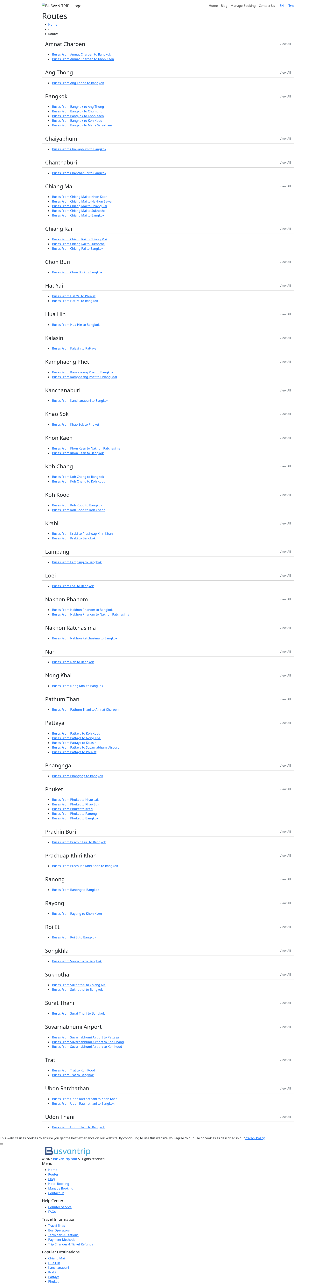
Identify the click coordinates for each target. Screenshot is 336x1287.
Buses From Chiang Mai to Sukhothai (79, 211)
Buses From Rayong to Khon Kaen (77, 913)
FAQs (52, 1212)
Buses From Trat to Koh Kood (73, 1070)
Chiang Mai (56, 1258)
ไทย (291, 5)
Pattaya (53, 1277)
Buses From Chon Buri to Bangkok (77, 272)
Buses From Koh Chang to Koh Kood (78, 481)
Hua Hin (54, 1263)
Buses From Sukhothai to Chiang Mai (79, 985)
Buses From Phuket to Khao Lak (75, 799)
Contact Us (267, 5)
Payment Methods (61, 1239)
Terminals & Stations (63, 1235)
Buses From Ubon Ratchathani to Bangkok (83, 1103)
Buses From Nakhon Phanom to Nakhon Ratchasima (90, 614)
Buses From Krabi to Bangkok (74, 538)
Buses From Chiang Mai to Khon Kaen (79, 197)
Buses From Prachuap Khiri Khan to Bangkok (85, 866)
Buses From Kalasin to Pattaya (74, 348)
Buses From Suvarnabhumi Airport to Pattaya (85, 1037)
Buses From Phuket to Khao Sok (75, 804)
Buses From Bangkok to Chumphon (78, 111)
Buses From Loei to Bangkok (73, 586)
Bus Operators (59, 1230)
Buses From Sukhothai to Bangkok (77, 989)
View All (285, 44)
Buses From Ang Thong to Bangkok (78, 83)
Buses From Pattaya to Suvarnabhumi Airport (85, 747)
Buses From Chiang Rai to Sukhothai (78, 244)
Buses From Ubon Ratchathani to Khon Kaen (84, 1099)
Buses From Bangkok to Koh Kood (77, 120)
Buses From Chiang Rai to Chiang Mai (79, 239)
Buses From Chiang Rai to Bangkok (77, 248)
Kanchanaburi (58, 1267)
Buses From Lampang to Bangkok (77, 562)
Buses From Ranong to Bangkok (75, 890)
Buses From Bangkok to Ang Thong (78, 106)
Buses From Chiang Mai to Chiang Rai (79, 206)
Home (213, 5)
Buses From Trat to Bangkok (73, 1075)
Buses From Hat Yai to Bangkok (75, 301)
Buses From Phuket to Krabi (72, 809)
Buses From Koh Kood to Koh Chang (78, 510)
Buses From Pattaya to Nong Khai (76, 738)
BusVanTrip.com (65, 1159)
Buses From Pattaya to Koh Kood (76, 733)
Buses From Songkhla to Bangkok (77, 961)
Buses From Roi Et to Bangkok (74, 937)
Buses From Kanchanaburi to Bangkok (80, 400)
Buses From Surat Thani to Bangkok (78, 1013)
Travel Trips (56, 1226)
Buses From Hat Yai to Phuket (73, 296)
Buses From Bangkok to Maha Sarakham (82, 125)
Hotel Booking (58, 1184)
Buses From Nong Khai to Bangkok (77, 686)
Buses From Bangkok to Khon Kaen (78, 116)
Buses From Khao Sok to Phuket (75, 424)
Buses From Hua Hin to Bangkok (76, 325)
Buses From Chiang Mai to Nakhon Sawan (83, 201)
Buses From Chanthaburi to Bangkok (79, 173)
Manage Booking (243, 5)
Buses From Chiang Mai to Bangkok (78, 215)
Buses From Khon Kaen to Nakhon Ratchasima (86, 448)
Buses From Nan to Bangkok (73, 662)
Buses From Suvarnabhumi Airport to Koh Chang (88, 1042)
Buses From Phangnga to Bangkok (77, 776)
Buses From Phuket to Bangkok (75, 818)
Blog (224, 5)
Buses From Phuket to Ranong (74, 813)
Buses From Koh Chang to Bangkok (78, 477)
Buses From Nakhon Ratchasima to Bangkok (84, 638)
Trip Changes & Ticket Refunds (70, 1244)
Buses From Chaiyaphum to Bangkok (79, 149)
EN (282, 5)
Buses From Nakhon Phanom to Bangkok (82, 610)
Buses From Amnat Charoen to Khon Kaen (83, 59)
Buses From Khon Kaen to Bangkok (78, 453)
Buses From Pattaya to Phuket (74, 752)
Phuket (53, 1281)
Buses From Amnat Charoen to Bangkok (81, 54)
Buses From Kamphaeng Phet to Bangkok (82, 372)
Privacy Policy (254, 1138)
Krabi (52, 1272)
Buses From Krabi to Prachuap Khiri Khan (82, 533)
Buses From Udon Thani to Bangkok (78, 1127)
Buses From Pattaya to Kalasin (74, 743)
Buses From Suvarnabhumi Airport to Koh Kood (87, 1046)
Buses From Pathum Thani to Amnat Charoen (85, 709)
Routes (53, 1174)
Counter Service (60, 1207)
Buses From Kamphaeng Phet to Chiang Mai (84, 377)
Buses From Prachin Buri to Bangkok (79, 842)
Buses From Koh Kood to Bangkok (77, 505)
